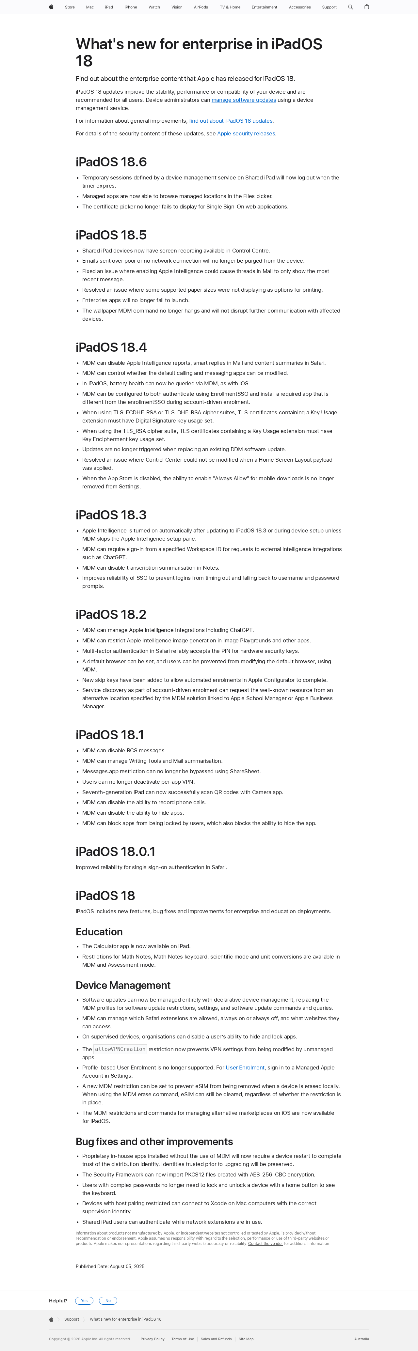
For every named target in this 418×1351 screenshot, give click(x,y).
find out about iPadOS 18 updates (230, 120)
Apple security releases (246, 133)
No (108, 1300)
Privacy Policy (153, 1339)
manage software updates (244, 100)
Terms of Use (182, 1339)
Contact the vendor (265, 1243)
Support (71, 1319)
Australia (361, 1339)
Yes (84, 1300)
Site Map (246, 1339)
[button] (351, 7)
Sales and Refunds (216, 1339)
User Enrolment (245, 1067)
